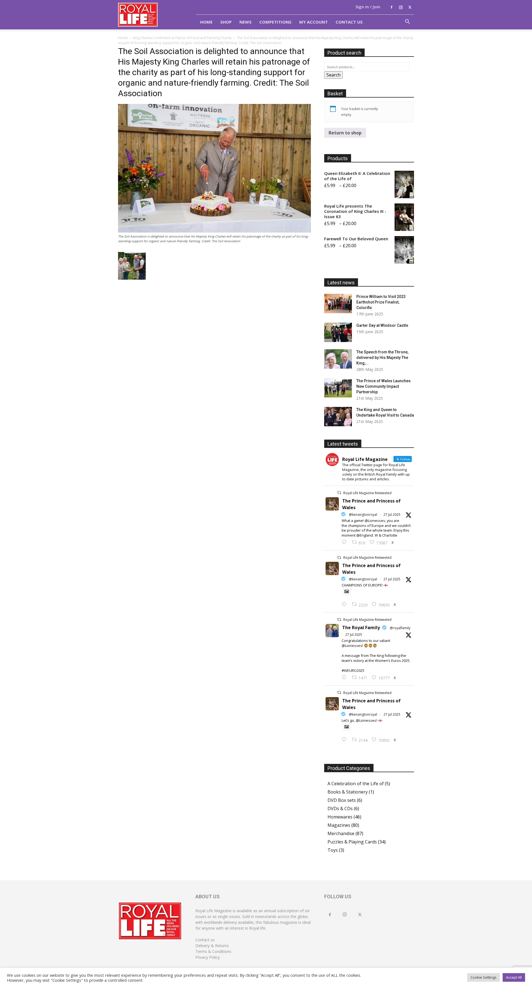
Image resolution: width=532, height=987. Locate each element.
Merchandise (341, 833)
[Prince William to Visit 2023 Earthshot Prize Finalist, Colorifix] (338, 303)
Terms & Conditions (213, 951)
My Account (313, 22)
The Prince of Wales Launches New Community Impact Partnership (383, 386)
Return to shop (345, 133)
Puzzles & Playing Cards (352, 842)
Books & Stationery (348, 792)
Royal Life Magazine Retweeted (367, 493)
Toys (333, 850)
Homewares (340, 817)
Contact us (205, 939)
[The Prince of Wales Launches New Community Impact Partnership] (338, 387)
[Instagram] (401, 7)
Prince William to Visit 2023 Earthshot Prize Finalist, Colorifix (381, 302)
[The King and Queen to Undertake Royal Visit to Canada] (338, 416)
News (245, 22)
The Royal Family (361, 627)
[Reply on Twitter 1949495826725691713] (345, 739)
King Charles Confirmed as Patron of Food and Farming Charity (182, 37)
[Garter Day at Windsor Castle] (338, 332)
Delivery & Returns (212, 945)
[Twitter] (410, 7)
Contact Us (349, 22)
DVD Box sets (342, 800)
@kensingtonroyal (363, 514)
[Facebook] (391, 7)
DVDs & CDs (340, 808)
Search (333, 75)
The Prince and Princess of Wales (371, 504)
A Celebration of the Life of (356, 784)
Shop (226, 22)
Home (206, 22)
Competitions (275, 22)
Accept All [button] (514, 977)
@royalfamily (400, 628)
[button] (407, 22)
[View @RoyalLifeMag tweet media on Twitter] (346, 591)
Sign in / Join (367, 6)
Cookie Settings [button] (483, 977)
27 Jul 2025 (391, 514)
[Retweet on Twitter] (339, 493)
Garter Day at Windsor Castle (382, 325)
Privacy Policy (207, 957)
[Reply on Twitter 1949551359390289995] (345, 677)
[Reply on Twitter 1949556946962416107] (345, 542)
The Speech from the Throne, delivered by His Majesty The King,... (382, 357)
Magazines (339, 825)
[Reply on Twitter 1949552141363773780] (345, 604)
